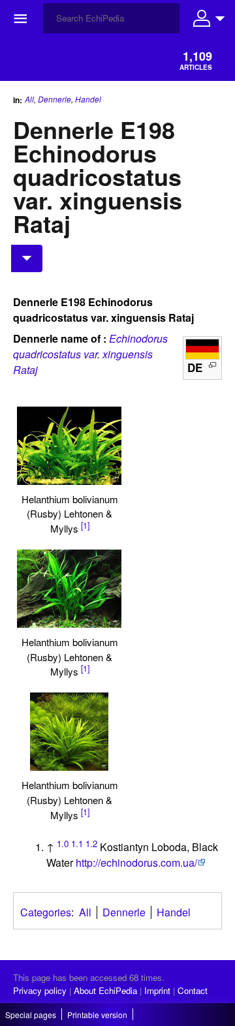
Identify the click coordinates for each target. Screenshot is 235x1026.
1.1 (77, 843)
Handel (88, 99)
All (29, 98)
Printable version (97, 1014)
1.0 (63, 843)
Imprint (157, 990)
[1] (85, 525)
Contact (193, 990)
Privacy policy (40, 990)
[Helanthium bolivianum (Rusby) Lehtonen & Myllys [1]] (69, 446)
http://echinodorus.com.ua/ (136, 862)
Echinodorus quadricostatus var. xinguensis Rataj (90, 354)
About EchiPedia (105, 990)
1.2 (91, 843)
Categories (45, 912)
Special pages (30, 1014)
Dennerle (54, 98)
